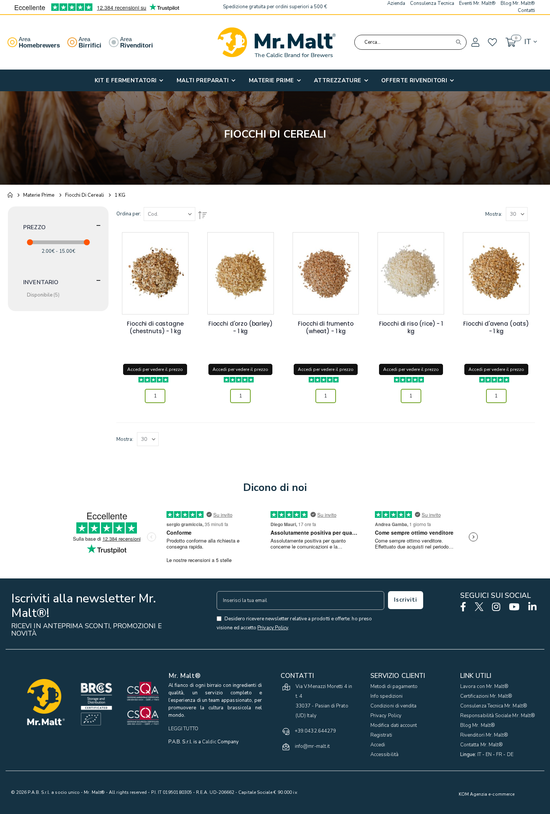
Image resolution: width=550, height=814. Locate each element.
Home (10, 195)
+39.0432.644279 (315, 731)
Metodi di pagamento (394, 686)
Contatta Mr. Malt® (481, 744)
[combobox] (410, 42)
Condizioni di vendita (393, 706)
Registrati (381, 735)
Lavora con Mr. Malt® (484, 686)
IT (479, 754)
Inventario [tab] (41, 282)
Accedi (377, 744)
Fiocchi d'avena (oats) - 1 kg (496, 327)
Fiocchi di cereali (84, 195)
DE (510, 754)
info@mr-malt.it (312, 746)
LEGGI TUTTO (183, 728)
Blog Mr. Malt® (477, 725)
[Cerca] (458, 42)
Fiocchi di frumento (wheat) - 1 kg (325, 327)
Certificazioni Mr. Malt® (486, 696)
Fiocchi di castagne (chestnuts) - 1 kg (155, 327)
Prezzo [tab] (34, 227)
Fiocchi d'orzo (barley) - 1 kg (240, 327)
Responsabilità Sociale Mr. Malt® (497, 715)
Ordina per (128, 214)
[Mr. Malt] (276, 42)
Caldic (209, 741)
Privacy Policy (385, 715)
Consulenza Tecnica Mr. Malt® (493, 706)
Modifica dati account (393, 725)
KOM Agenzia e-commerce (486, 794)
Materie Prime (39, 195)
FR (499, 754)
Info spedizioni (386, 696)
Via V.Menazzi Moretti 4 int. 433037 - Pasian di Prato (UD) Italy (324, 701)
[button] (474, 42)
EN (489, 754)
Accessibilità (384, 754)
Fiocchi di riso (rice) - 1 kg (411, 327)
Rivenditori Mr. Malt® (484, 735)
